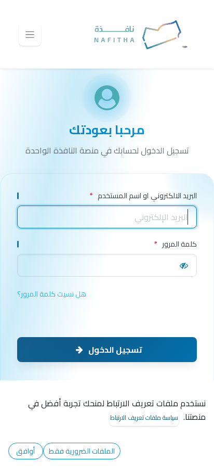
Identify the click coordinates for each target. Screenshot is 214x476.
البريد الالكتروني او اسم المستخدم (143, 195)
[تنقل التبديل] (30, 34)
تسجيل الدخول (115, 349)
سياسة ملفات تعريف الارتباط (144, 417)
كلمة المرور (175, 244)
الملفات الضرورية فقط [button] (82, 451)
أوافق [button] (25, 451)
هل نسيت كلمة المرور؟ (51, 294)
